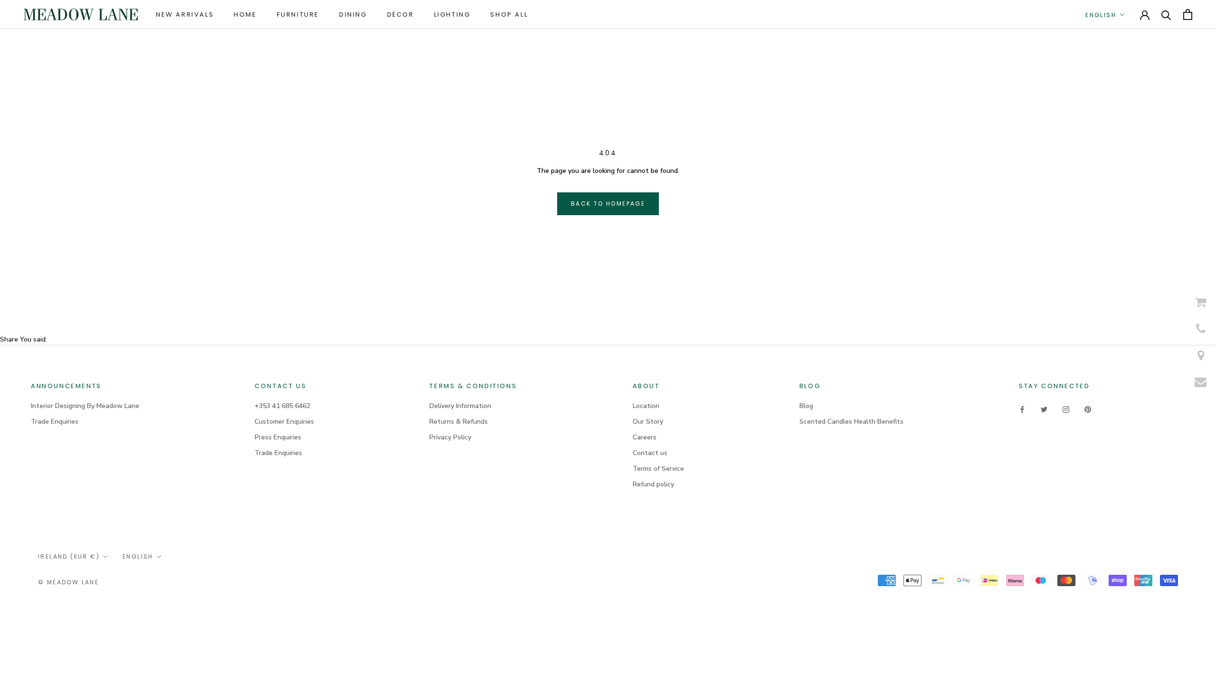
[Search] (1166, 14)
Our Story (648, 421)
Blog (806, 405)
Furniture (298, 14)
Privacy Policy (450, 437)
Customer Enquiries (284, 421)
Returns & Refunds (458, 421)
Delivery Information (460, 405)
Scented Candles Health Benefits (851, 421)
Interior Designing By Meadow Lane (85, 405)
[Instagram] (1066, 409)
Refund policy (653, 484)
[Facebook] (1022, 409)
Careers (644, 437)
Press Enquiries (278, 437)
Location (646, 405)
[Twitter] (1044, 409)
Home (245, 14)
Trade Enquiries (54, 421)
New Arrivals (185, 14)
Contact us (650, 452)
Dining (353, 14)
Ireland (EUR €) (69, 556)
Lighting (452, 14)
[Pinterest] (1087, 409)
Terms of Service (658, 468)
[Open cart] (1187, 14)
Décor (400, 14)
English (1100, 15)
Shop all (509, 14)
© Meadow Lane (68, 582)
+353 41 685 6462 (282, 405)
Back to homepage (608, 204)
